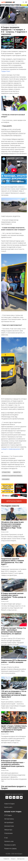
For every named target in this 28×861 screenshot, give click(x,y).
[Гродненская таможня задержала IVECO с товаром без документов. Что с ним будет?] (14, 550)
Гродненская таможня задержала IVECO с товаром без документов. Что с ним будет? (12, 561)
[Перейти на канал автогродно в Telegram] (10, 797)
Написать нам (8, 841)
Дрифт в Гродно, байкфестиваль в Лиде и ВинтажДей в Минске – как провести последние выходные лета (14, 729)
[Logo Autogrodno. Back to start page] (8, 2)
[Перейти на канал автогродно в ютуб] (21, 797)
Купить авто (8, 807)
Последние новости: (10, 506)
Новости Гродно (9, 803)
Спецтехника (8, 833)
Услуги (13, 859)
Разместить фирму (10, 848)
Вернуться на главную (14, 501)
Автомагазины (9, 819)
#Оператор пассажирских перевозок (12, 475)
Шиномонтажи (9, 826)
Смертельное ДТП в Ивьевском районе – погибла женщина (13, 661)
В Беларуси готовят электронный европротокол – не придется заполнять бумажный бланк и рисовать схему (13, 764)
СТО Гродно (8, 815)
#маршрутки (17, 472)
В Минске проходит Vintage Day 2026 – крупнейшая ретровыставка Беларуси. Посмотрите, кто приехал (13, 631)
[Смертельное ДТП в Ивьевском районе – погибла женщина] (14, 652)
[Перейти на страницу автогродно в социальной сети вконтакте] (14, 797)
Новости (6, 859)
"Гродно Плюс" (5, 71)
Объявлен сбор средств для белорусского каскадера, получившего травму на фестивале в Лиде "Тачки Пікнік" (12, 526)
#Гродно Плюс (6, 472)
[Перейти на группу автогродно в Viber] (17, 797)
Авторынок (20, 859)
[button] (23, 2)
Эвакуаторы (8, 829)
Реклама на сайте (10, 845)
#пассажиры (5, 479)
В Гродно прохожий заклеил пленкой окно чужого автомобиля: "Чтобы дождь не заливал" (13, 596)
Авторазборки (8, 822)
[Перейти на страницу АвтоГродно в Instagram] (6, 797)
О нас (6, 838)
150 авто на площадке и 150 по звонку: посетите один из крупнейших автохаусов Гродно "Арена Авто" (13, 694)
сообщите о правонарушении (10, 449)
